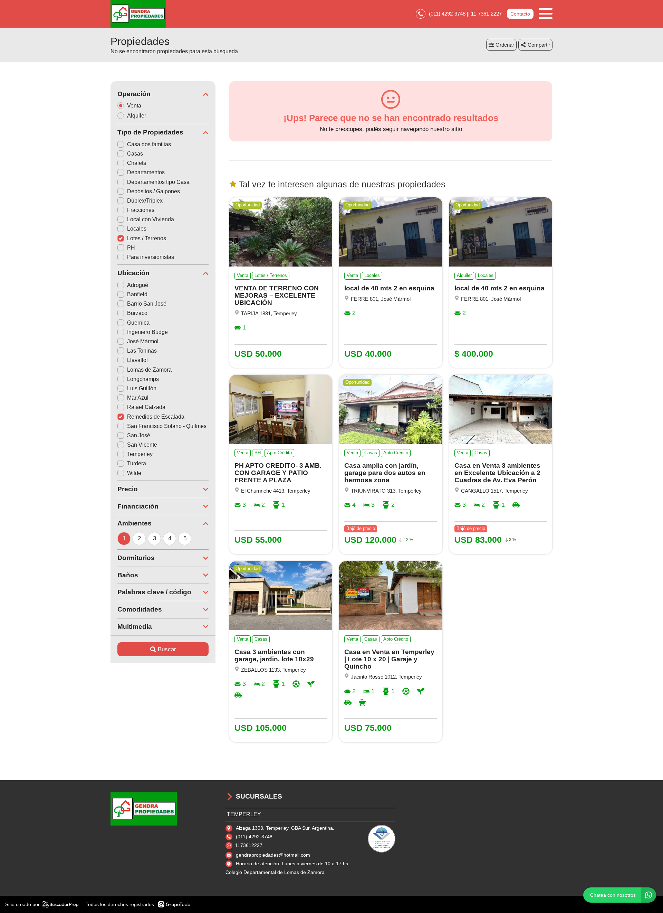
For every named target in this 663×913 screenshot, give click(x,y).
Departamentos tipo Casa (158, 182)
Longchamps (143, 379)
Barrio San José (146, 304)
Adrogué (137, 285)
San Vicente (142, 445)
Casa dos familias (149, 144)
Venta (134, 106)
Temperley (140, 454)
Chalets (136, 163)
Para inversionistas (150, 257)
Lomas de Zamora (149, 370)
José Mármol (142, 341)
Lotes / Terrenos (146, 238)
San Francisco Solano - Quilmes (166, 426)
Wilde (134, 473)
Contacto (520, 14)
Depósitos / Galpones (153, 191)
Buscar (167, 649)
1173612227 (248, 845)
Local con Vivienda (150, 219)
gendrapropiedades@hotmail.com (273, 855)
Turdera (136, 463)
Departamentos (146, 172)
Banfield (137, 294)
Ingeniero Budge (147, 332)
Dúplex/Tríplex (145, 201)
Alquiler (136, 116)
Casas (135, 154)
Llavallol (137, 360)
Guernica (138, 323)
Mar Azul (137, 398)
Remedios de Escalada (155, 417)
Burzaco (137, 313)
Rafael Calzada (146, 407)
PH (131, 248)
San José (138, 435)
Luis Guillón (141, 388)
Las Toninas (142, 351)
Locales (136, 229)
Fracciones (140, 210)
